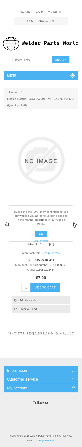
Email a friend (28, 308)
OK (41, 233)
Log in (40, 11)
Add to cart (45, 287)
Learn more (41, 240)
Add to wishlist (28, 300)
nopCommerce (47, 440)
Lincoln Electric (50, 252)
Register (26, 11)
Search (60, 59)
